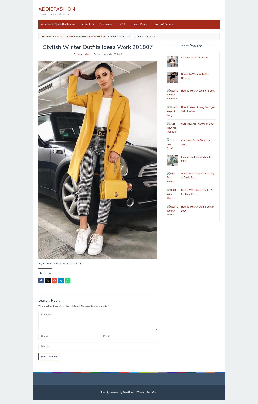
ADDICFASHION (56, 9)
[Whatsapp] (67, 280)
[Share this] (41, 280)
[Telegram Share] (61, 280)
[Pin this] (54, 280)
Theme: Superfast (147, 392)
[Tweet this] (48, 280)
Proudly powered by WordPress (118, 392)
